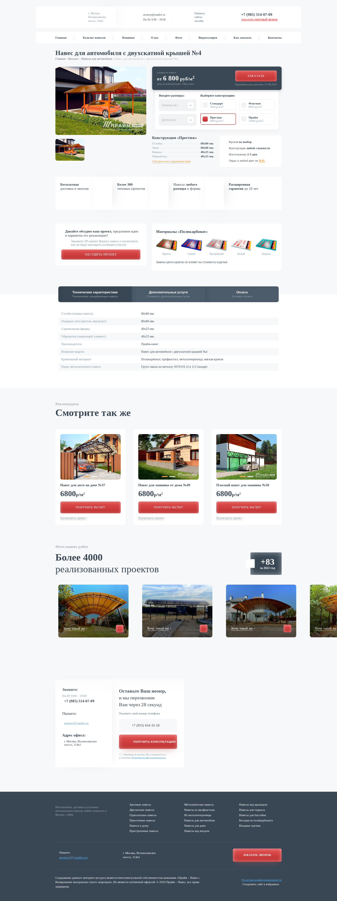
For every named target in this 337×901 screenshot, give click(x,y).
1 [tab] (87, 476)
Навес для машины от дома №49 (164, 485)
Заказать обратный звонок (259, 19)
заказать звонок (257, 855)
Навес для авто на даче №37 (82, 485)
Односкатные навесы (142, 815)
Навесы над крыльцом (253, 804)
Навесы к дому (139, 825)
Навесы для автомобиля (199, 820)
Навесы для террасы (252, 809)
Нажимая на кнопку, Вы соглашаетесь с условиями (142, 756)
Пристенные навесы (142, 820)
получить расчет (90, 507)
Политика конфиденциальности (262, 879)
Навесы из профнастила (199, 809)
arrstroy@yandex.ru (154, 14)
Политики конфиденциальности (148, 757)
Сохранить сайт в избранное (261, 884)
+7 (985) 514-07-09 (79, 701)
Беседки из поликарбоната (256, 820)
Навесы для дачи (195, 825)
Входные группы (250, 825)
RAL (262, 160)
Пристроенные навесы (143, 830)
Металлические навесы (199, 804)
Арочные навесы (140, 804)
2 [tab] (94, 476)
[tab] (95, 294)
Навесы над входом (196, 830)
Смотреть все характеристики (171, 161)
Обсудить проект (101, 254)
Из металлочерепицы (197, 815)
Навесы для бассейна (252, 815)
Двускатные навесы (141, 809)
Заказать (255, 75)
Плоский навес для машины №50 (242, 485)
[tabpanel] (90, 457)
